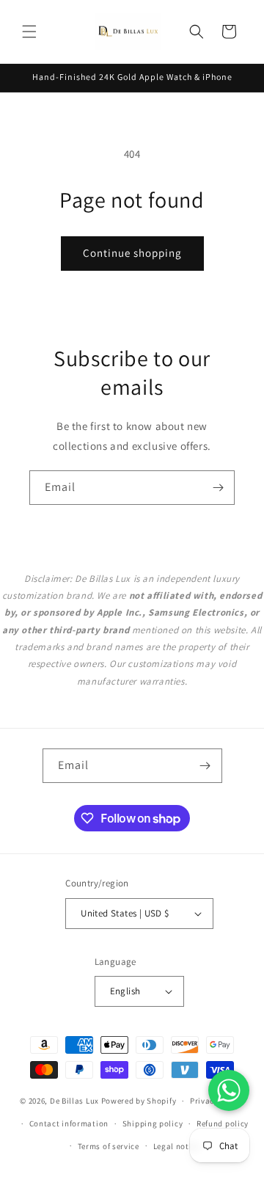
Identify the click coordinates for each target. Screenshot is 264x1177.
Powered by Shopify (139, 1101)
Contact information (69, 1123)
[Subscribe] (218, 487)
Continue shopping (132, 253)
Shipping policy (152, 1123)
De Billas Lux (74, 1101)
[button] (29, 31)
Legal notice (176, 1146)
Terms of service (108, 1146)
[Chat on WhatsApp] (228, 1090)
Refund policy (223, 1123)
